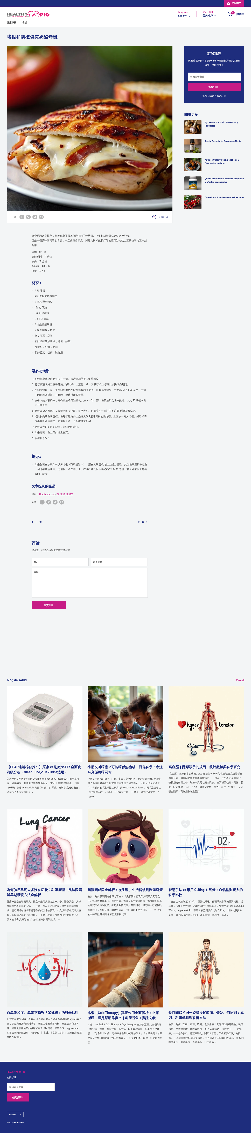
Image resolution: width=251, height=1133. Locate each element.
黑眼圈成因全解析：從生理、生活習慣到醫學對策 (125, 890)
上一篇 (38, 522)
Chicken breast (47, 494)
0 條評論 (163, 216)
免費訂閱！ (214, 86)
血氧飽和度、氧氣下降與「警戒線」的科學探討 (43, 1012)
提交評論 (48, 605)
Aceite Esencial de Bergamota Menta (223, 141)
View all (240, 680)
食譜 (24, 22)
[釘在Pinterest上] (28, 216)
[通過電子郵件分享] (41, 216)
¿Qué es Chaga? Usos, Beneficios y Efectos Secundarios (222, 161)
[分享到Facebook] (21, 216)
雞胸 (62, 494)
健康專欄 (11, 22)
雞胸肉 (69, 494)
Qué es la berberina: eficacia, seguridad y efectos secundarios (224, 180)
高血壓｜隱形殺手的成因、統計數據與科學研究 (204, 767)
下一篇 (141, 522)
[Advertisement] (109, 653)
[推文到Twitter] (34, 216)
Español (12, 1114)
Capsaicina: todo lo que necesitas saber (224, 197)
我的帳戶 (208, 15)
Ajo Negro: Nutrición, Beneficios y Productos (221, 124)
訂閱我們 (236, 3)
